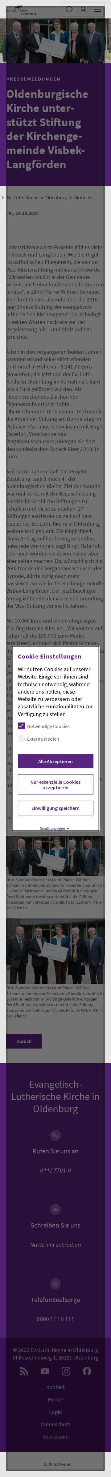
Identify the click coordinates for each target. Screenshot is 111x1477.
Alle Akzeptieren (55, 761)
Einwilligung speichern (55, 808)
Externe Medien (43, 739)
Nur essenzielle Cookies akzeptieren (55, 784)
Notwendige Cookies (48, 726)
